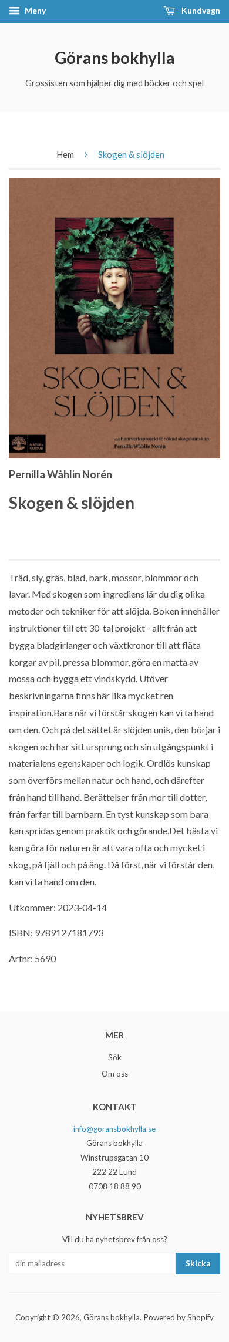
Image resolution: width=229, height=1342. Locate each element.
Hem (65, 154)
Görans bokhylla (115, 58)
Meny (34, 10)
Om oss (115, 1073)
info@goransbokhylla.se (114, 1129)
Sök (115, 1057)
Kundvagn (200, 10)
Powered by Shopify (178, 1317)
